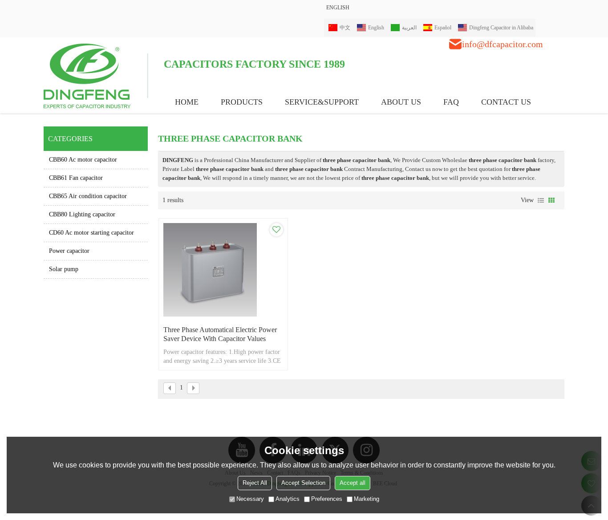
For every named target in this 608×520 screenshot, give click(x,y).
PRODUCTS (242, 102)
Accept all (352, 482)
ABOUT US (401, 102)
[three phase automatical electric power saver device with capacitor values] (223, 270)
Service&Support (322, 102)
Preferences (326, 499)
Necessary (250, 499)
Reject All (255, 482)
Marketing (366, 499)
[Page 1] (169, 388)
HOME (187, 102)
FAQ (451, 102)
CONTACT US (506, 102)
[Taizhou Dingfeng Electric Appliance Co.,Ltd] (96, 75)
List (540, 200)
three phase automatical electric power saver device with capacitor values (220, 334)
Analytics (288, 499)
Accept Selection (303, 482)
